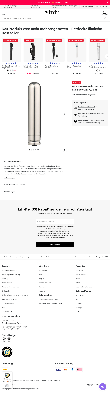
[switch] (7, 386)
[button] (107, 2)
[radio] (7, 63)
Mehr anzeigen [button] (9, 178)
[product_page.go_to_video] (65, 150)
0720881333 (103, 6)
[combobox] (52, 18)
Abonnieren (55, 244)
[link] (8, 70)
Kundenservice (88, 6)
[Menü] (11, 372)
